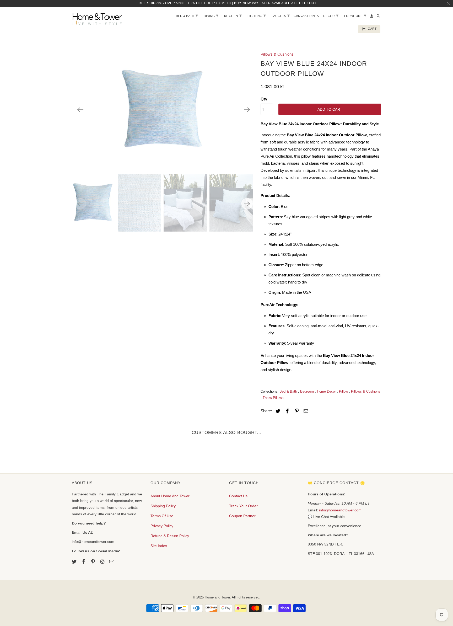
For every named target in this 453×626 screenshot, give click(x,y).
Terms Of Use (161, 516)
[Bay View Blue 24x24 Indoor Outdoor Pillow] (163, 110)
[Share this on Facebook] (286, 411)
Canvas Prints (306, 16)
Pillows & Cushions (277, 54)
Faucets (281, 15)
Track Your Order (243, 506)
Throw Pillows (273, 398)
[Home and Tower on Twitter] (75, 561)
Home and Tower (217, 597)
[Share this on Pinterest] (296, 411)
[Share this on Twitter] (277, 411)
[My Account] (372, 17)
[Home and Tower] (98, 18)
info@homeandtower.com (340, 510)
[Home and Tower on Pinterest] (93, 561)
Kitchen (233, 15)
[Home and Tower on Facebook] (84, 561)
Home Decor (327, 391)
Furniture (355, 15)
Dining (211, 15)
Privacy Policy (161, 526)
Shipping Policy (163, 506)
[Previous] (80, 109)
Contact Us (238, 496)
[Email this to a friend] (305, 411)
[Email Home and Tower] (112, 561)
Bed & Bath (288, 391)
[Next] (247, 109)
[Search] (379, 17)
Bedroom (307, 391)
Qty (264, 99)
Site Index (158, 546)
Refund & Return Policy (169, 536)
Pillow (344, 391)
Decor (330, 15)
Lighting (256, 15)
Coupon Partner (242, 516)
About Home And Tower (170, 496)
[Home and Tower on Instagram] (103, 561)
